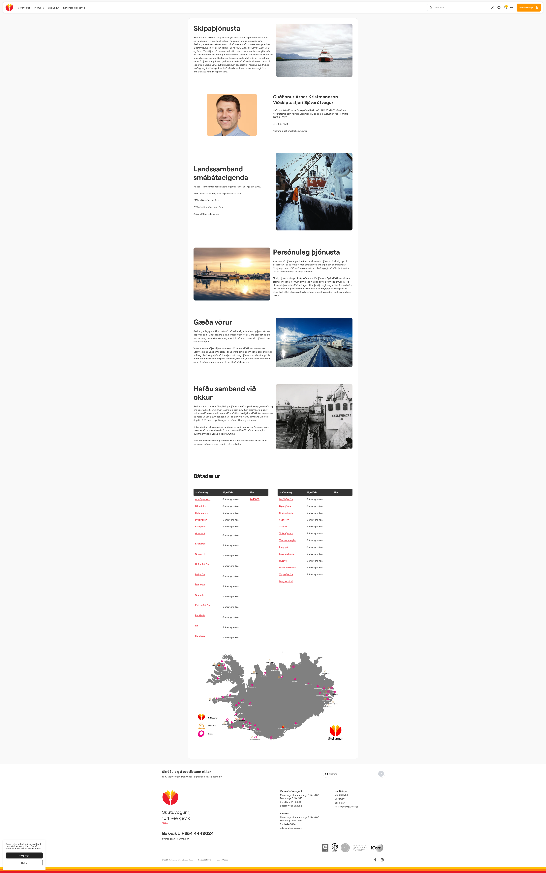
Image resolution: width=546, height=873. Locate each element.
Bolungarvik (201, 512)
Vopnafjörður (286, 574)
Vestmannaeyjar (287, 540)
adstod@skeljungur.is (291, 805)
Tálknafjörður (286, 533)
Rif (196, 625)
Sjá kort (165, 823)
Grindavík (200, 533)
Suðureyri (284, 519)
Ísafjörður (200, 574)
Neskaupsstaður (287, 567)
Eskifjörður (200, 526)
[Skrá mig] (381, 774)
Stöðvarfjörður (286, 512)
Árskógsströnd (202, 499)
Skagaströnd (286, 581)
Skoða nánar (34, 848)
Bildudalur (200, 506)
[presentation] (24, 7)
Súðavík (283, 526)
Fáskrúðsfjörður (287, 553)
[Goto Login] (499, 7)
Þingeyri (283, 547)
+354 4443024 (197, 833)
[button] (430, 7)
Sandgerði (200, 635)
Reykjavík (200, 615)
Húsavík (283, 560)
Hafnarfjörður (202, 564)
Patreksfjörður (202, 605)
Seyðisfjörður (286, 499)
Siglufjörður (285, 506)
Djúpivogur (201, 519)
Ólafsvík (199, 594)
